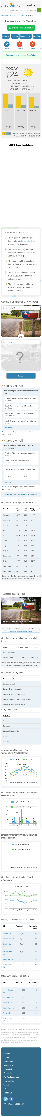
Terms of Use (8, 1065)
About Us (7, 1058)
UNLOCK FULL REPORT (22, 28)
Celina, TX (7, 934)
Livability (30, 5)
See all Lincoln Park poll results (21, 494)
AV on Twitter (6, 1099)
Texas (11, 15)
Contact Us (8, 1073)
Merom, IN (7, 1013)
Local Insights (9, 1081)
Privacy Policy (9, 1069)
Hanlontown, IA (8, 1008)
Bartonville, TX (8, 939)
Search (4, 15)
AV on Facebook (11, 1099)
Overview (5, 36)
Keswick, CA (7, 1003)
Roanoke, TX (8, 959)
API (5, 1089)
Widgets (6, 1085)
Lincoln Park (21, 15)
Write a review (7, 432)
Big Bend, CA (8, 998)
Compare (21, 376)
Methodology (8, 1061)
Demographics (25, 36)
